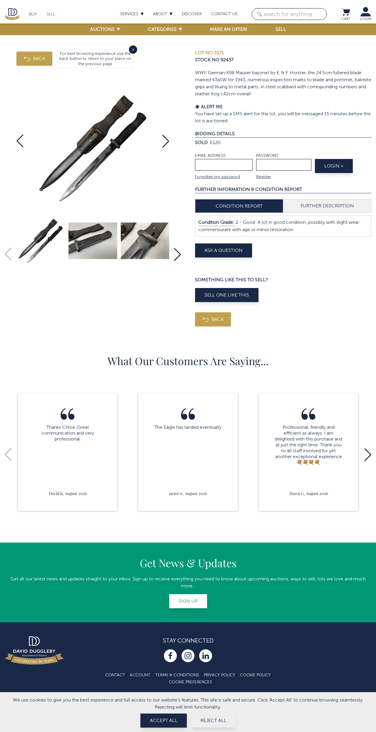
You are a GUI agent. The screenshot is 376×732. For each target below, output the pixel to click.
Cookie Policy (255, 675)
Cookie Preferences (190, 682)
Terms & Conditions (177, 675)
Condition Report (239, 206)
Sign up (188, 601)
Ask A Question (223, 250)
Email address (210, 155)
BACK (39, 58)
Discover (192, 14)
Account (140, 675)
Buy (33, 14)
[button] (20, 141)
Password (267, 155)
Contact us (224, 14)
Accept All (163, 720)
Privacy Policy (219, 675)
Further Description (327, 205)
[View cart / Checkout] (345, 11)
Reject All (213, 720)
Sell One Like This (226, 294)
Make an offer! (228, 29)
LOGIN (365, 19)
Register (263, 176)
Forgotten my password (217, 176)
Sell (50, 14)
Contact (115, 675)
